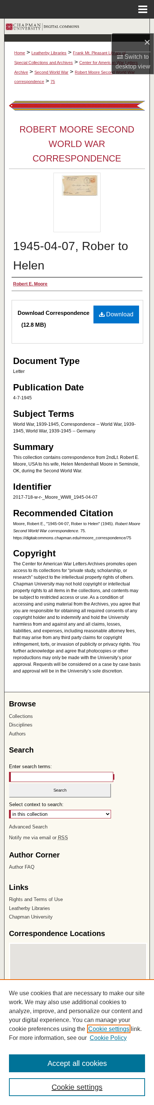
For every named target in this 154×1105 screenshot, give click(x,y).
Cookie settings (108, 1029)
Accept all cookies (77, 1063)
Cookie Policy (108, 1038)
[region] (77, 1042)
